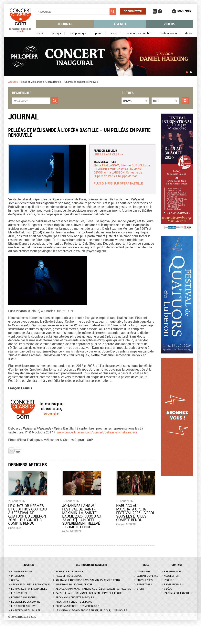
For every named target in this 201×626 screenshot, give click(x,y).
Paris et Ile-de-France (69, 571)
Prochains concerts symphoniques (77, 606)
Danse (189, 33)
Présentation (172, 571)
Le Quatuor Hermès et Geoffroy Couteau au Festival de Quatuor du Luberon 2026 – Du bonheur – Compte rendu (27, 514)
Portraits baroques (24, 597)
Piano (98, 33)
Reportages (144, 584)
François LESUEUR (105, 150)
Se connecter (133, 11)
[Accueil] (20, 31)
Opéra (39, 33)
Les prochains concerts (92, 565)
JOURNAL (29, 565)
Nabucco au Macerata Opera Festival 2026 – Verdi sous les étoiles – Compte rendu (135, 512)
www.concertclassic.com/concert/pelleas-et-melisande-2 (97, 432)
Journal (65, 24)
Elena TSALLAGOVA (106, 165)
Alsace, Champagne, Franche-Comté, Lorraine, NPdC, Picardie (93, 588)
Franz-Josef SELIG (120, 169)
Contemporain (168, 33)
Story (140, 588)
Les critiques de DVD (23, 606)
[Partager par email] (11, 452)
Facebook (160, 11)
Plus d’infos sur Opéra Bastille (118, 183)
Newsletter (184, 11)
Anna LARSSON (114, 172)
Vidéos (169, 24)
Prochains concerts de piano (74, 601)
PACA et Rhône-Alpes (69, 575)
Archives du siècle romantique (30, 584)
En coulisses (145, 580)
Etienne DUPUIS (131, 165)
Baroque (56, 33)
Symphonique (78, 33)
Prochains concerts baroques (75, 597)
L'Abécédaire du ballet (25, 610)
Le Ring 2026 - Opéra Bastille (29, 588)
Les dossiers (19, 593)
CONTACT (177, 565)
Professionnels (174, 584)
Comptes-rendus (21, 571)
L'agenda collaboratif (178, 593)
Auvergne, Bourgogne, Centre (74, 584)
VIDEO (146, 565)
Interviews (18, 575)
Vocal (114, 33)
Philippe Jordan (127, 176)
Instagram (155, 11)
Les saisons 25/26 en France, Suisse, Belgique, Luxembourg (91, 610)
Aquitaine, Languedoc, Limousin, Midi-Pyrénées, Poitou (88, 580)
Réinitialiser (185, 100)
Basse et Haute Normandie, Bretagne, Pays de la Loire (89, 593)
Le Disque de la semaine (25, 601)
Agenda (120, 24)
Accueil (12, 82)
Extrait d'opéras (147, 575)
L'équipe (169, 580)
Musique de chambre (138, 33)
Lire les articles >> (108, 154)
